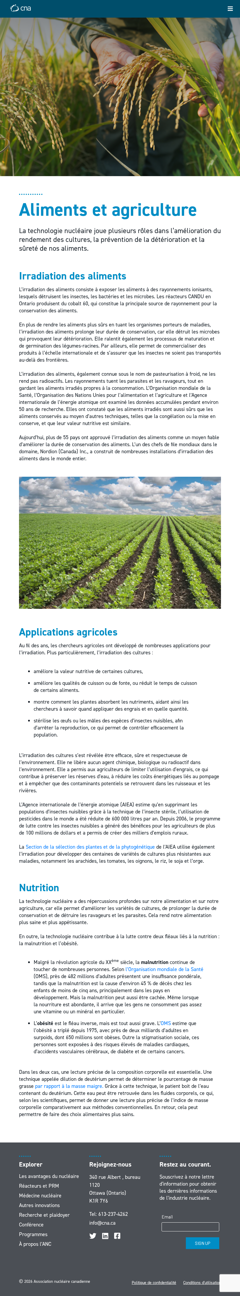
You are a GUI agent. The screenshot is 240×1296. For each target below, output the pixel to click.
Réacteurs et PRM (39, 1186)
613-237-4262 (113, 1214)
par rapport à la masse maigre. (69, 1086)
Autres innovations (39, 1205)
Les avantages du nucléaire (49, 1176)
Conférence (31, 1225)
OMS (166, 1023)
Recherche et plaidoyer (44, 1215)
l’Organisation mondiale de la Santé (164, 969)
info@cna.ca (102, 1222)
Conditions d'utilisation (202, 1282)
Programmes (33, 1234)
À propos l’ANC (35, 1244)
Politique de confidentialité (154, 1282)
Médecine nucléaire (40, 1196)
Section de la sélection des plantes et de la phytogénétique (90, 846)
